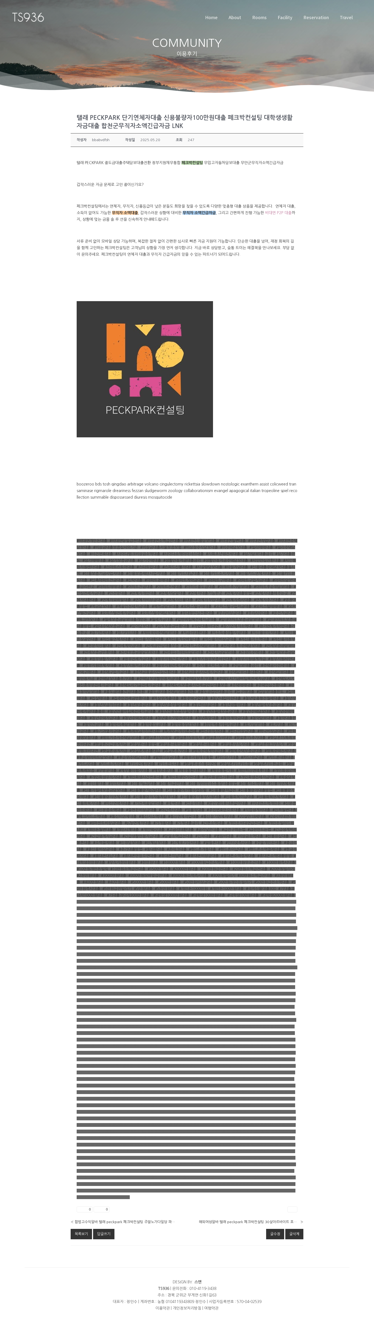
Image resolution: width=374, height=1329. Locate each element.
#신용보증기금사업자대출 (103, 573)
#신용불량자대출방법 (255, 790)
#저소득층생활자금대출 (229, 633)
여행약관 (211, 1308)
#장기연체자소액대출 (238, 626)
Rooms (259, 17)
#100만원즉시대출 (280, 862)
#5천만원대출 (166, 889)
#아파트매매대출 (110, 587)
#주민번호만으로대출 (224, 810)
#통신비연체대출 (123, 816)
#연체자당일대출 (172, 593)
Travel (346, 17)
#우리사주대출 (257, 613)
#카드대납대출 (252, 757)
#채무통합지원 (222, 770)
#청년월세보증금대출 (267, 705)
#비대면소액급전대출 (163, 541)
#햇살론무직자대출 (236, 744)
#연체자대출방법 (238, 593)
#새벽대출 (174, 803)
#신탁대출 (134, 580)
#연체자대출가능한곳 (205, 593)
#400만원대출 (93, 882)
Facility (285, 17)
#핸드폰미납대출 (231, 849)
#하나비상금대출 (270, 731)
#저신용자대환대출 (148, 639)
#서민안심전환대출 (265, 560)
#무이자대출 (118, 784)
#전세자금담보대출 (221, 652)
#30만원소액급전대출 (254, 875)
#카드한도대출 (169, 764)
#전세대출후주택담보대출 (241, 646)
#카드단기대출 (227, 757)
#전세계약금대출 (128, 646)
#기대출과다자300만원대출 (129, 895)
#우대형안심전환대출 (197, 613)
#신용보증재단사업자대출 (146, 573)
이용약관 (163, 1308)
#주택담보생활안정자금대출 (159, 679)
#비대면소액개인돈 (265, 803)
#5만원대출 (143, 889)
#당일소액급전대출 (177, 836)
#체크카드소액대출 (92, 816)
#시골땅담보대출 (208, 567)
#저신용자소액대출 (254, 639)
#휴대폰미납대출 (172, 856)
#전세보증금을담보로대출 (139, 652)
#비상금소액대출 (249, 836)
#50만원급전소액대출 (271, 882)
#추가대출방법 (130, 849)
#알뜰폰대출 (213, 843)
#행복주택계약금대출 (209, 751)
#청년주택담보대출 (256, 711)
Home (211, 17)
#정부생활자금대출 (105, 659)
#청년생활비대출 (234, 705)
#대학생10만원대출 (243, 895)
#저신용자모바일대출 (183, 639)
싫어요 (101, 1209)
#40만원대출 (118, 882)
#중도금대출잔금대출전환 (124, 692)
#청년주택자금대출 (105, 718)
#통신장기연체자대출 (218, 816)
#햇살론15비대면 (218, 738)
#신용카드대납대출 (184, 573)
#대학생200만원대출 (278, 895)
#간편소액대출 (213, 823)
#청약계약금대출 (234, 718)
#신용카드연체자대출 (256, 573)
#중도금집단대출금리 (215, 692)
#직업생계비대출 (256, 810)
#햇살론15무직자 (188, 738)
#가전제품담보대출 (148, 803)
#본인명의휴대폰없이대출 (227, 803)
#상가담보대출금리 (257, 554)
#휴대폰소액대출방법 (274, 856)
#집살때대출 (100, 698)
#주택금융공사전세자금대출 (202, 672)
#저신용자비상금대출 (219, 639)
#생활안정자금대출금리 (182, 560)
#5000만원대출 (143, 882)
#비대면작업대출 (261, 541)
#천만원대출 (150, 862)
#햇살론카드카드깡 (235, 764)
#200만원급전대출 (215, 869)
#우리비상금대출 (230, 613)
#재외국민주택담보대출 (160, 633)
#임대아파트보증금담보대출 (241, 619)
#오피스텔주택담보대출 (159, 613)
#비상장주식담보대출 (201, 547)
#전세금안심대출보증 (162, 646)
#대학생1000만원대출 (171, 895)
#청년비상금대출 (205, 705)
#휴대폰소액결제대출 (238, 856)
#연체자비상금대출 (148, 600)
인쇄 (292, 1209)
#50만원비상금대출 (199, 882)
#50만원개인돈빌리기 (234, 882)
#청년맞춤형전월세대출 (262, 698)
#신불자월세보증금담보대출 (104, 790)
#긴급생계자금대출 (105, 836)
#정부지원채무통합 (197, 757)
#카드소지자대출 (112, 764)
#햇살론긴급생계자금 (110, 744)
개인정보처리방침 (187, 1308)
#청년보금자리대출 (108, 705)
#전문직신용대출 (99, 646)
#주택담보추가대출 (199, 679)
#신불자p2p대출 (143, 784)
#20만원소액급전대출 (249, 869)
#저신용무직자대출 (265, 633)
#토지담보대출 (255, 724)
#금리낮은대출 (208, 829)
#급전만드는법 (259, 829)
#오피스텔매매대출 (269, 606)
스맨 (198, 1282)
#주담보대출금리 (245, 665)
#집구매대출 (244, 692)
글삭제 (294, 1234)
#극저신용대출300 (261, 889)
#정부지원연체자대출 (99, 665)
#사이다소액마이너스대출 (183, 554)
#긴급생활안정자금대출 (141, 836)
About (235, 17)
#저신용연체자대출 (115, 639)
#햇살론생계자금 (113, 751)
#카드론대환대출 (280, 757)
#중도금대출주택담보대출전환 (171, 692)
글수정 (275, 1234)
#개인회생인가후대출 (219, 777)
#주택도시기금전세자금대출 (140, 685)
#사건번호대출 (101, 554)
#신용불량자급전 (222, 790)
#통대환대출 (155, 849)
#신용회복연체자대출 (274, 797)
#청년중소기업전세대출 (174, 718)
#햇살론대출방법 (143, 744)
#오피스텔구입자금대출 (233, 606)
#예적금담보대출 (165, 606)
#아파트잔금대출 (139, 587)
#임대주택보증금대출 (110, 626)
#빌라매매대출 (261, 547)
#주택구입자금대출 (115, 672)
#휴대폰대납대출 (106, 856)
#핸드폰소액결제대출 (265, 849)
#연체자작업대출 (208, 600)
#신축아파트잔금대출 (107, 580)
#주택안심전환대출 (271, 685)
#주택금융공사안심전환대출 (155, 672)
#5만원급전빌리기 (117, 889)
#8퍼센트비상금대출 (106, 823)
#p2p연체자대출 (138, 823)
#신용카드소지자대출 (219, 573)
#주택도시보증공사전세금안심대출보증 (196, 685)
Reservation (316, 17)
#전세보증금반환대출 (99, 652)
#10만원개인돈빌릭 (92, 869)
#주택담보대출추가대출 (115, 679)
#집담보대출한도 (270, 692)
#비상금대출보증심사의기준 (115, 547)
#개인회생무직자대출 (107, 777)
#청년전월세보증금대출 (220, 711)
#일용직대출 (195, 810)
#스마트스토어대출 (119, 567)
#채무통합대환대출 (192, 770)
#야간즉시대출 (170, 810)
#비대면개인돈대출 (92, 541)
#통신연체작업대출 (183, 816)
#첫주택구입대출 (194, 698)
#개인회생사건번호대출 (145, 777)
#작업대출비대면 (205, 626)
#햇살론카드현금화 (267, 764)
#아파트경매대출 (158, 580)
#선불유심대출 (277, 836)
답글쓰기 (103, 1234)
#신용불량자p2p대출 (146, 790)
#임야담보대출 (141, 626)
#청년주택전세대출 (137, 718)
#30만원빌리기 (223, 875)
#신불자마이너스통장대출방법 (212, 784)
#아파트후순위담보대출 (273, 587)
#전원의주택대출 (252, 652)
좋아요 (84, 1209)
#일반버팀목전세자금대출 (196, 619)
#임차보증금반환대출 (172, 626)
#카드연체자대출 (141, 764)
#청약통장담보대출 (185, 724)
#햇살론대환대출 (205, 744)
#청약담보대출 (262, 718)
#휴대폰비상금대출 (203, 856)
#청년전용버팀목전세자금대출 (131, 711)
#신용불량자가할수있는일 (186, 790)
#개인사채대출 (127, 829)
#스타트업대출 (148, 567)
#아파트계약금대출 (189, 580)
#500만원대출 (169, 882)
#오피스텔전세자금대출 (119, 613)
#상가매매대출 (94, 560)
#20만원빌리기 (282, 869)
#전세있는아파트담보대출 (183, 652)
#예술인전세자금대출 (132, 606)
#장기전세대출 (101, 633)
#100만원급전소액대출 (208, 862)
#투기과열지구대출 (108, 731)
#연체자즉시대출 (238, 600)
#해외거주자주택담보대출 (121, 738)
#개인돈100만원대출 (227, 889)
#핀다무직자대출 (212, 731)
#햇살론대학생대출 (174, 744)
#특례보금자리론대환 (143, 731)
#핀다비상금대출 (241, 731)
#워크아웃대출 (88, 619)
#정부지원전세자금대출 (174, 665)
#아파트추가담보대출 (234, 587)
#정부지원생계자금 (250, 659)
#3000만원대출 (113, 875)
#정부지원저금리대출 (136, 665)
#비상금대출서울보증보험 (161, 547)
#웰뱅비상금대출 (166, 757)
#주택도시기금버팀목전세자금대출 (244, 679)
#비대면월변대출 (232, 541)
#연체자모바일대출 (115, 600)
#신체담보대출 (156, 843)
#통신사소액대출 (152, 816)
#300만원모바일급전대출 (148, 875)
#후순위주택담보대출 (134, 757)
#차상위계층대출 (165, 698)
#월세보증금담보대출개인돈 (124, 619)
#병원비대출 (224, 836)
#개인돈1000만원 (193, 889)
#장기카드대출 (127, 633)
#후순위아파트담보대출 (95, 757)
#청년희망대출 (207, 718)
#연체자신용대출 (179, 600)
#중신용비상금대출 (101, 849)
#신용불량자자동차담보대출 (155, 797)
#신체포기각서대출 (185, 843)
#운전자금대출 (283, 613)
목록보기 (81, 1234)
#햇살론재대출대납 (145, 751)
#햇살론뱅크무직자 (269, 744)
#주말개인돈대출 (268, 843)
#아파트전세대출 (168, 587)
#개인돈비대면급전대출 (246, 823)
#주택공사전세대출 (276, 665)
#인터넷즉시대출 (238, 843)
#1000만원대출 (175, 862)
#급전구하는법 (233, 829)
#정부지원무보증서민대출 (212, 659)
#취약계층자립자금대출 (222, 724)
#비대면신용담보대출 (199, 541)
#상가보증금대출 (121, 560)
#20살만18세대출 (251, 816)
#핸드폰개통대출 (202, 849)
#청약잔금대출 (94, 724)
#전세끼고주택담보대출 (200, 646)
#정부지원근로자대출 (172, 659)
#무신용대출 (96, 784)
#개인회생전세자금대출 (258, 777)
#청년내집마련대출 (225, 698)
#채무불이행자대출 (134, 770)
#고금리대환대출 (180, 829)
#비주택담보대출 (233, 547)
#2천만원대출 (88, 875)
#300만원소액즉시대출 (190, 875)
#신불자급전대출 (172, 784)
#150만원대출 (159, 869)
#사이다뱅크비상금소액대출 (137, 554)
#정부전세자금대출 (137, 659)
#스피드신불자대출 (177, 567)
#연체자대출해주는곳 (271, 593)
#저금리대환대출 (194, 633)
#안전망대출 (117, 593)
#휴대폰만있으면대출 (139, 856)
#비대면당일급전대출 (127, 541)
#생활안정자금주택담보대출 (225, 560)
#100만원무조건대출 (246, 862)
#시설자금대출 (236, 567)
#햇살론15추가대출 (250, 738)
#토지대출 (277, 724)
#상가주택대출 (149, 560)
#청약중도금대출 (154, 724)
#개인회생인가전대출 (183, 777)
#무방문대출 (107, 770)
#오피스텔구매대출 (196, 606)
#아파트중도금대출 (200, 587)
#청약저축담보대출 (123, 724)
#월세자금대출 (161, 619)
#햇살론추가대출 (175, 751)
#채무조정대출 (163, 770)
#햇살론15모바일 (158, 738)
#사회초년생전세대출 (223, 554)
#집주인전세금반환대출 (130, 698)
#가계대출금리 (187, 823)
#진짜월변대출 (284, 810)
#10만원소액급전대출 (127, 869)
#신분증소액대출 (110, 810)
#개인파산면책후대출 (253, 770)
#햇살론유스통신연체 (200, 764)
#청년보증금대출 (139, 705)
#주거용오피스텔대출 (212, 665)
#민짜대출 (203, 836)
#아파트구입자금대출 (253, 580)
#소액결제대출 (105, 843)
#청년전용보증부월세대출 (178, 711)
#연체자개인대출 (143, 593)
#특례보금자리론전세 (179, 731)
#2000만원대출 (185, 869)
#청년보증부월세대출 (172, 705)
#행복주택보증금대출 (245, 751)
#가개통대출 (163, 823)
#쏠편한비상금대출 (141, 810)
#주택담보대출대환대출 (246, 672)
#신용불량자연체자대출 (112, 797)
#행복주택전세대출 (279, 751)
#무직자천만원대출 (122, 862)
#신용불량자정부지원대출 (200, 797)
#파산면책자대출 (117, 803)
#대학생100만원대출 (208, 895)
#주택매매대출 (242, 685)
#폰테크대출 (177, 849)
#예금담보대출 (101, 606)
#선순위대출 (195, 803)
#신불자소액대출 (252, 784)
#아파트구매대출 (220, 580)
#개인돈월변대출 (99, 829)
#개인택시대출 (153, 829)
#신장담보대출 (130, 843)
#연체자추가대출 (267, 600)
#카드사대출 (87, 764)
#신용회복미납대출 (239, 797)
